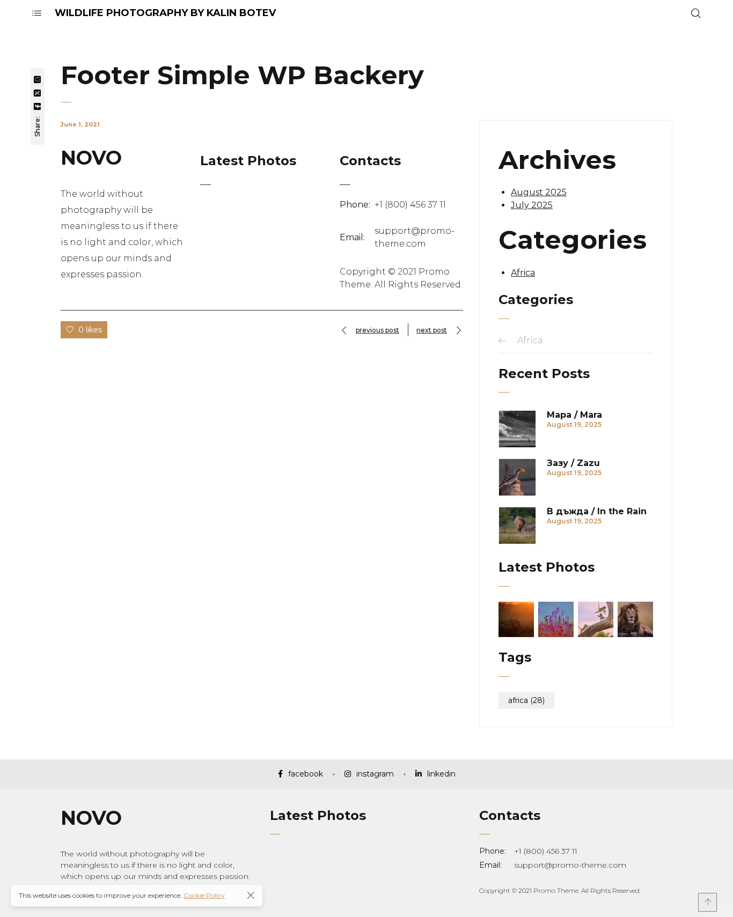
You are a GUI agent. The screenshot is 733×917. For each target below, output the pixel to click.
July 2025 (532, 205)
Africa (523, 273)
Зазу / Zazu (573, 463)
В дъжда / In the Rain (597, 511)
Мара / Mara (574, 415)
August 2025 (539, 192)
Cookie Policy (204, 895)
